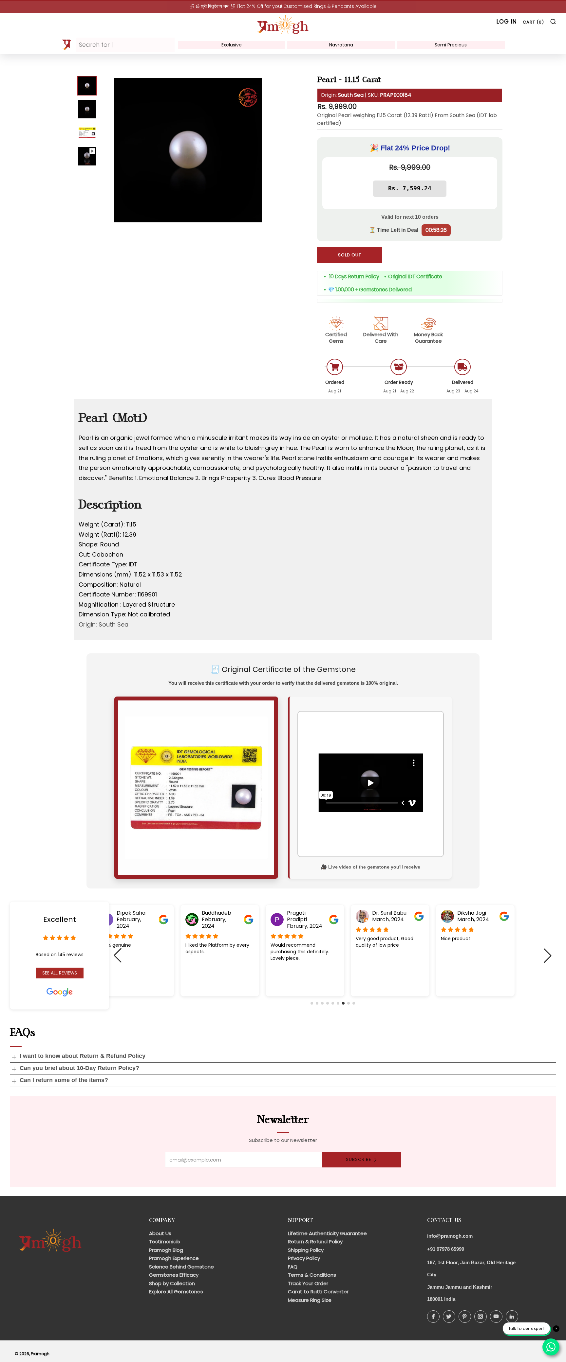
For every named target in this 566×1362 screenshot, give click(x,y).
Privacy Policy (304, 1258)
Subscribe (358, 1159)
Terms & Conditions (312, 1274)
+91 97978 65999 (445, 1249)
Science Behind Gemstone (181, 1266)
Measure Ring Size (309, 1300)
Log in (507, 22)
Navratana (341, 45)
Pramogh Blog (166, 1250)
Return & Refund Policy (315, 1241)
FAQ (292, 1266)
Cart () (533, 22)
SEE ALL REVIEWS (59, 973)
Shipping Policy (306, 1250)
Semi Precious (451, 45)
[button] (312, 1003)
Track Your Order (308, 1283)
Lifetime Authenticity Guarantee (327, 1233)
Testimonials (164, 1241)
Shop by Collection (172, 1283)
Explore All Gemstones (176, 1291)
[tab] (87, 85)
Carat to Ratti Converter (318, 1291)
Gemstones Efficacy (173, 1274)
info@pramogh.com (450, 1236)
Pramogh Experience (174, 1258)
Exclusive (231, 45)
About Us (160, 1233)
